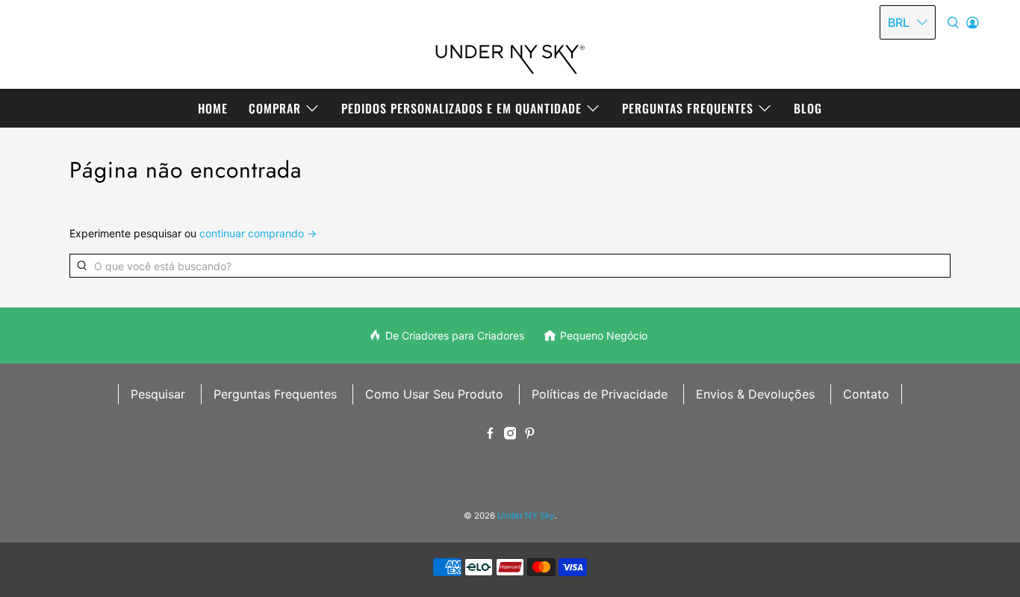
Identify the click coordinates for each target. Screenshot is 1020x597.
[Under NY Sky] (510, 52)
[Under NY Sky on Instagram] (510, 435)
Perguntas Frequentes (687, 108)
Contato (866, 394)
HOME (213, 108)
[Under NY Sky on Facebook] (490, 435)
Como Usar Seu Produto (434, 394)
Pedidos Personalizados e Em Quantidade (461, 108)
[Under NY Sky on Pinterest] (529, 435)
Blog (808, 108)
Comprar (275, 108)
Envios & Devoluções (755, 394)
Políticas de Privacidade (600, 394)
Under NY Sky (525, 515)
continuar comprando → (258, 233)
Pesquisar (158, 394)
